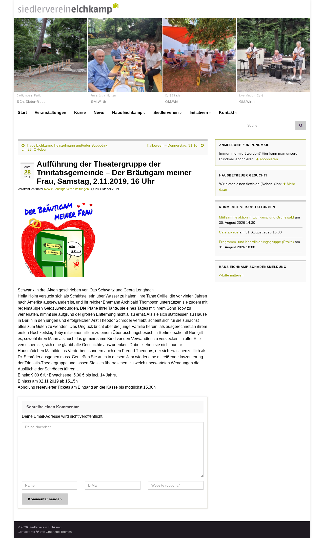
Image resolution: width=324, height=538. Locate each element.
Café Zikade (228, 232)
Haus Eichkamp (128, 112)
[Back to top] (312, 526)
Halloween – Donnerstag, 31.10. (172, 145)
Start (22, 112)
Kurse (80, 112)
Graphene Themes (59, 532)
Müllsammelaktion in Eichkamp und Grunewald (256, 217)
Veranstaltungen (50, 112)
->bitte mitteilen (231, 275)
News (99, 112)
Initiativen (199, 112)
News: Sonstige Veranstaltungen (66, 189)
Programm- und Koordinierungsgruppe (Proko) (256, 242)
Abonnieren (268, 159)
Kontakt (227, 112)
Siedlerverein (166, 112)
